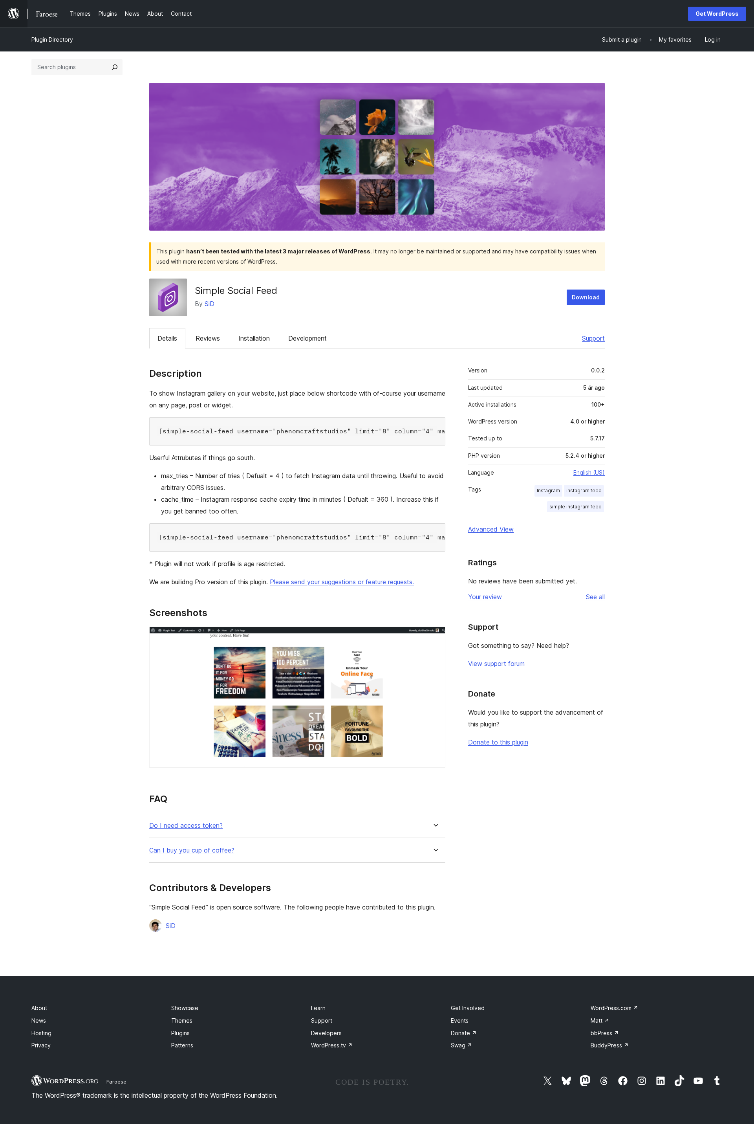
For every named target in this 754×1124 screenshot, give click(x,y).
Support (593, 338)
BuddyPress (610, 1045)
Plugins (180, 1033)
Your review (485, 597)
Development (307, 338)
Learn (318, 1008)
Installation (254, 338)
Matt (600, 1020)
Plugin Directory (52, 39)
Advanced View (491, 529)
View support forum (496, 663)
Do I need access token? (186, 825)
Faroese (116, 1081)
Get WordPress (717, 13)
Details (167, 338)
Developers (326, 1033)
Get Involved (468, 1008)
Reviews (208, 338)
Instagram (548, 490)
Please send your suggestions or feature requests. (342, 582)
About (39, 1008)
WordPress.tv (332, 1045)
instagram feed (584, 490)
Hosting (41, 1033)
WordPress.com (614, 1008)
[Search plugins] (115, 67)
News (38, 1020)
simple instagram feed (575, 507)
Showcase (184, 1008)
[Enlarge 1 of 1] (435, 637)
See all (595, 597)
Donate (464, 1033)
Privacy (41, 1045)
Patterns (182, 1045)
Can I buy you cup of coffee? (191, 850)
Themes (181, 1020)
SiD (209, 304)
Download (586, 297)
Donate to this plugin (498, 742)
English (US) (589, 472)
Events (460, 1020)
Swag (461, 1045)
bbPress (605, 1033)
